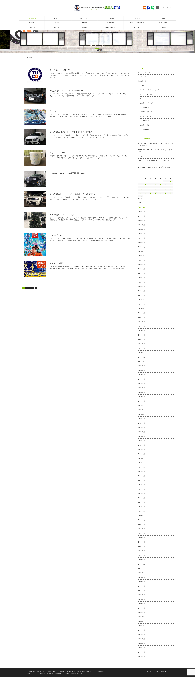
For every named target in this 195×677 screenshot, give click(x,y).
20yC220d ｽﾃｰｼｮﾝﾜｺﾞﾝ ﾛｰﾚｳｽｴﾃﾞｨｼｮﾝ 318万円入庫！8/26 (154, 162)
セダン (142, 98)
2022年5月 (141, 436)
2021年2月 (141, 502)
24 (141, 193)
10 (141, 187)
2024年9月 (141, 313)
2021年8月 (141, 476)
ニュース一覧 (142, 76)
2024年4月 (141, 335)
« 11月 (140, 198)
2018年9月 (141, 630)
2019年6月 (141, 590)
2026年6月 (141, 220)
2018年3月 (141, 656)
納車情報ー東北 (145, 121)
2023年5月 (141, 383)
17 (141, 190)
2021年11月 (142, 463)
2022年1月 (141, 454)
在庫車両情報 (32, 671)
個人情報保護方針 (56, 673)
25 (145, 193)
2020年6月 (141, 537)
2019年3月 (141, 604)
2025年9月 (141, 260)
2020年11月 (142, 515)
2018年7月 (141, 639)
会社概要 (49, 673)
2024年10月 (142, 308)
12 (151, 187)
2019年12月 (142, 564)
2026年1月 (141, 242)
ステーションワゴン (146, 94)
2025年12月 (142, 247)
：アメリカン (142, 156)
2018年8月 (141, 634)
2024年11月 (142, 304)
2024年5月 (141, 330)
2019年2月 (141, 608)
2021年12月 (142, 458)
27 (156, 193)
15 (166, 187)
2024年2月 (141, 344)
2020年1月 (141, 559)
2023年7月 (141, 374)
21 (160, 190)
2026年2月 (141, 238)
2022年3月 (141, 445)
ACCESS (148, 9)
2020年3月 (141, 551)
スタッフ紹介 (27, 673)
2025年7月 (141, 269)
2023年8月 (141, 370)
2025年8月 (141, 264)
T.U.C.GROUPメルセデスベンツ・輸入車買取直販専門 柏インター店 (97, 8)
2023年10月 (142, 361)
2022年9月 (141, 419)
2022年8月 (141, 423)
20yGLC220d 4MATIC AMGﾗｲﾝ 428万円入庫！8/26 (154, 167)
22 (166, 190)
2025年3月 (141, 286)
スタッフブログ (66, 673)
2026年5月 (141, 225)
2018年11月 (142, 621)
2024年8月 (141, 317)
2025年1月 (141, 295)
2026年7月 (141, 216)
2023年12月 (142, 352)
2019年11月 (142, 568)
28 (160, 193)
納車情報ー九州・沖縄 (147, 112)
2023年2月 (141, 397)
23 (171, 190)
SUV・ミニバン (145, 85)
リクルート (35, 673)
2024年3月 (141, 339)
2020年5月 (141, 542)
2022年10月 (142, 414)
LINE (153, 9)
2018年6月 (141, 643)
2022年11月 (142, 410)
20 (156, 190)
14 (160, 187)
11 (145, 187)
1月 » (139, 202)
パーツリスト (48, 671)
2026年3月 (141, 234)
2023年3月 (141, 392)
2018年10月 (142, 626)
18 (145, 190)
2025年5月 (141, 278)
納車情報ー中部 (145, 107)
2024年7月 (141, 322)
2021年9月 (141, 471)
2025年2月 (141, 291)
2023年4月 (141, 388)
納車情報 (73, 673)
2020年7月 (141, 533)
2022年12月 (142, 405)
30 (171, 193)
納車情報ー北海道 (145, 116)
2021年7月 (141, 480)
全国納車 (71, 671)
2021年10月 (142, 467)
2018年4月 (141, 652)
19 (151, 190)
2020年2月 (141, 555)
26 (151, 193)
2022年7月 (141, 427)
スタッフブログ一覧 (144, 72)
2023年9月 (141, 366)
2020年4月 (141, 546)
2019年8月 (141, 581)
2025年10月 (142, 256)
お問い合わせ (42, 673)
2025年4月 (141, 282)
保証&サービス (40, 671)
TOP (21, 58)
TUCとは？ (56, 671)
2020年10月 (142, 520)
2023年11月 (142, 357)
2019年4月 (141, 599)
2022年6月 (141, 432)
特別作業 (82, 671)
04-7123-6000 (166, 7)
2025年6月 (141, 273)
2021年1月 (141, 507)
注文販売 (76, 671)
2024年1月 (141, 348)
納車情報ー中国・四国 (147, 103)
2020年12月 (142, 511)
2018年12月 (142, 617)
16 (171, 187)
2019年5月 (141, 595)
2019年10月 (142, 573)
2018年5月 (141, 648)
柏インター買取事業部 (98, 671)
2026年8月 (141, 212)
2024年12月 (142, 300)
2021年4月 (141, 493)
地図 (66, 671)
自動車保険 (88, 671)
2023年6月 (141, 379)
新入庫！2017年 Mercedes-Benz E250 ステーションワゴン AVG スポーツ (155, 144)
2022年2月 (141, 449)
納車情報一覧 (142, 81)
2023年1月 (141, 401)
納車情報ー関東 (145, 129)
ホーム (26, 671)
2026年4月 (141, 229)
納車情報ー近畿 (145, 125)
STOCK (144, 9)
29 (166, 193)
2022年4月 (141, 441)
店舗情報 (62, 671)
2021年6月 (141, 485)
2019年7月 (141, 586)
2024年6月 (141, 326)
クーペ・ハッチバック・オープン (150, 90)
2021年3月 (141, 498)
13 (156, 187)
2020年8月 (141, 529)
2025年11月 (142, 251)
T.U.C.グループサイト (82, 673)
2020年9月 (141, 524)
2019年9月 (141, 577)
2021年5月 (141, 489)
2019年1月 (141, 612)
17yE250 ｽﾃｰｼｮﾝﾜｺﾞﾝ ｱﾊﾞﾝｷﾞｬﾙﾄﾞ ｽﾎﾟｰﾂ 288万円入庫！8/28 (155, 151)
